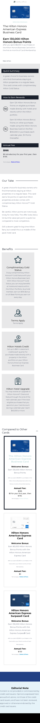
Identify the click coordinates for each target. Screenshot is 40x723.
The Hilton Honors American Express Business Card (20, 459)
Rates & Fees (7, 61)
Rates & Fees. (15, 162)
